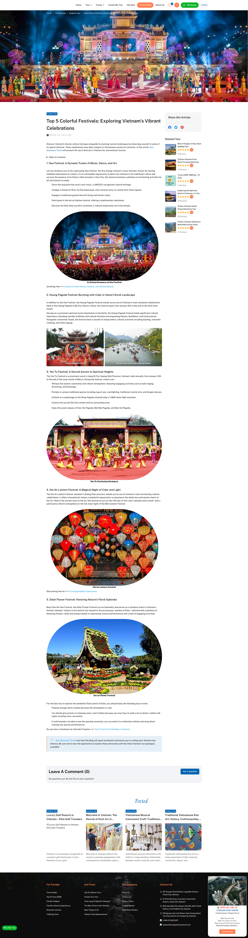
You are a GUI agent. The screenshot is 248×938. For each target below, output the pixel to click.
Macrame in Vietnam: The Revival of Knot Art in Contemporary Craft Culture (103, 819)
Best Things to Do (91, 910)
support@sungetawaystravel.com (177, 925)
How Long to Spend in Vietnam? (97, 901)
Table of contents (57, 157)
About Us (160, 5)
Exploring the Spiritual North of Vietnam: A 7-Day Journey (189, 193)
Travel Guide (145, 5)
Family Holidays (53, 901)
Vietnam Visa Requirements (95, 914)
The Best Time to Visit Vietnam (96, 906)
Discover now (227, 932)
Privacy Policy (128, 901)
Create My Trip (115, 5)
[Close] (244, 879)
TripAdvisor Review (130, 910)
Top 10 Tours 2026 (54, 897)
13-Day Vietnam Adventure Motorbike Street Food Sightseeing (189, 224)
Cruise (99, 5)
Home (78, 5)
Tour (88, 5)
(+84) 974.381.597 (170, 920)
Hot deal (131, 5)
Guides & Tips (74, 13)
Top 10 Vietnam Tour (92, 892)
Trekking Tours (53, 914)
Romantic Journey (54, 910)
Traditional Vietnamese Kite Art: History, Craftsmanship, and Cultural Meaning (182, 819)
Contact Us (126, 897)
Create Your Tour (91, 897)
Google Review (128, 906)
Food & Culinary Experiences (58, 906)
